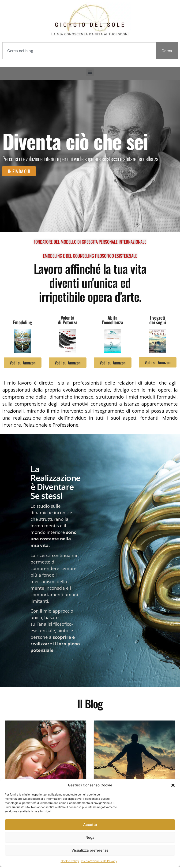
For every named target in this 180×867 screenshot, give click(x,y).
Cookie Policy (70, 861)
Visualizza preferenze (90, 850)
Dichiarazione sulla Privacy (99, 861)
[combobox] (79, 50)
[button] (173, 785)
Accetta (90, 824)
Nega (90, 837)
